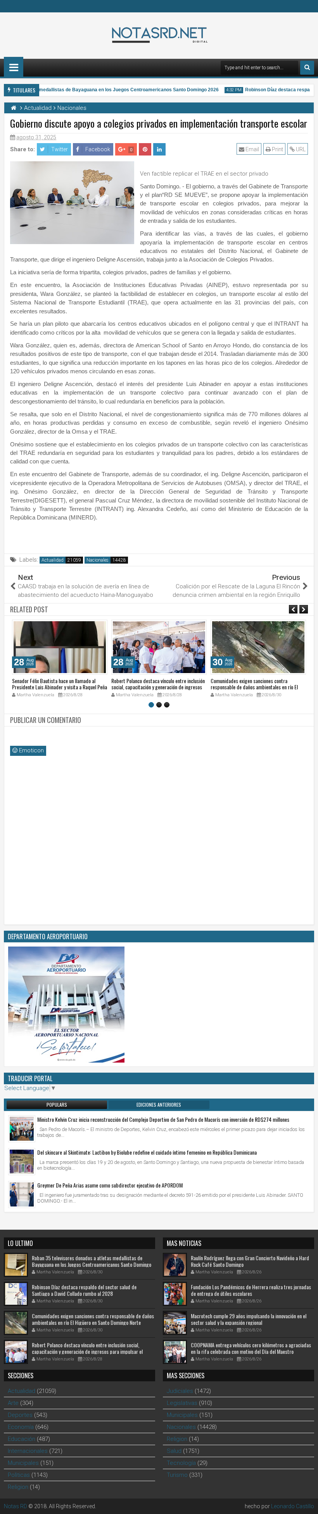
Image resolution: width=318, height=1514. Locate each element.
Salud (174, 1450)
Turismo (177, 1474)
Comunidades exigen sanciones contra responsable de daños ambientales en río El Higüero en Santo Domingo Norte (254, 687)
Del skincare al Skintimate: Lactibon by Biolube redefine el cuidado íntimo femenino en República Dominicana (147, 1152)
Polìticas (19, 1474)
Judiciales (180, 1391)
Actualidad (52, 560)
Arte (13, 1403)
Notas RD (15, 1506)
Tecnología (181, 1462)
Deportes (20, 1414)
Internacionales (28, 1450)
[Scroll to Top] (306, 1502)
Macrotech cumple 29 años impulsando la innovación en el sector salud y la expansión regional (248, 1319)
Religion (18, 1486)
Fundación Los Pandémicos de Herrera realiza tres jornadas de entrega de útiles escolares (251, 1290)
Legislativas (182, 1403)
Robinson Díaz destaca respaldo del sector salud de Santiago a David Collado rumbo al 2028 (84, 1290)
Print (277, 149)
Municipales (23, 1462)
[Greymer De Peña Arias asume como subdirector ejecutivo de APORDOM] (22, 1194)
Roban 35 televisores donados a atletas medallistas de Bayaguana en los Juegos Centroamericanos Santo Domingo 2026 (91, 1264)
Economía (21, 1426)
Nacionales (97, 560)
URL (300, 149)
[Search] (307, 68)
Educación (21, 1438)
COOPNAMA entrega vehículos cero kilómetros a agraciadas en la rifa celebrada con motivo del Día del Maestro (251, 1348)
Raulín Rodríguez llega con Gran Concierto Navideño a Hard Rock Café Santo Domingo (250, 1261)
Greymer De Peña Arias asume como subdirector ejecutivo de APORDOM (110, 1185)
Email (251, 149)
